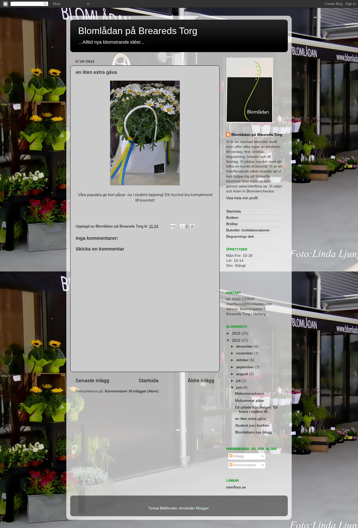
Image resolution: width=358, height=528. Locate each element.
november (245, 353)
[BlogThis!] (177, 226)
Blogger (202, 508)
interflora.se (236, 487)
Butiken (232, 218)
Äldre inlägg (201, 380)
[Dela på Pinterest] (192, 226)
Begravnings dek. (240, 236)
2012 (236, 340)
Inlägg (238, 456)
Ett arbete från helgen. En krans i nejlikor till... (256, 409)
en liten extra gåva (250, 419)
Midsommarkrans (249, 394)
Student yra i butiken (252, 425)
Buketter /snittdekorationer (248, 230)
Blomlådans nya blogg (253, 432)
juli (239, 381)
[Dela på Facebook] (187, 226)
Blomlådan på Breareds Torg (137, 30)
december (245, 346)
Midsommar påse (249, 401)
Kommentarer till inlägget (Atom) (132, 391)
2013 (236, 333)
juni (239, 388)
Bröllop (232, 224)
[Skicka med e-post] (172, 226)
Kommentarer (244, 465)
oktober (243, 360)
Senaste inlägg (92, 380)
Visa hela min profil (242, 198)
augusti (242, 374)
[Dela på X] (182, 226)
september (245, 367)
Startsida (149, 380)
